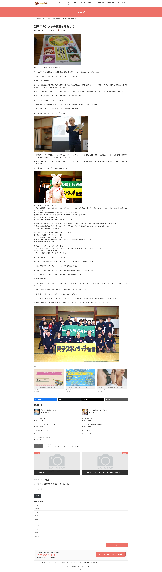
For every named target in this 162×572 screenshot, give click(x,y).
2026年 (37, 505)
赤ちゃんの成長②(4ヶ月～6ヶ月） (50, 410)
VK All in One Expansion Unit (91, 569)
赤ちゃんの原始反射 (87, 431)
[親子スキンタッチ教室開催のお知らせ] (49, 377)
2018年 (37, 532)
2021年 (37, 522)
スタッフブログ (47, 445)
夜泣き (55, 447)
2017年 (37, 536)
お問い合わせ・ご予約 (85, 562)
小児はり (54, 445)
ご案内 (49, 562)
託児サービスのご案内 (40, 418)
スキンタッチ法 (48, 447)
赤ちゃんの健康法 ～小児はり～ (43, 437)
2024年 (37, 512)
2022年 (37, 519)
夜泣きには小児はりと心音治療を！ (98, 410)
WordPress (72, 569)
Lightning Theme (80, 569)
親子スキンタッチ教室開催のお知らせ (45, 387)
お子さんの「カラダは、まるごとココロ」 (77, 387)
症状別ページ (65, 562)
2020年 (37, 526)
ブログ (43, 562)
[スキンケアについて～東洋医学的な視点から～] (112, 377)
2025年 (37, 509)
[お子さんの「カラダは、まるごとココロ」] (80, 377)
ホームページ (96, 302)
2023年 (37, 515)
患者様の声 (74, 562)
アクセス (95, 562)
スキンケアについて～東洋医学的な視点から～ (110, 387)
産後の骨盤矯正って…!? (88, 418)
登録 (37, 496)
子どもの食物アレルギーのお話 (42, 431)
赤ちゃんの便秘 (75, 447)
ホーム (37, 562)
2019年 (37, 529)
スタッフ (57, 562)
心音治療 (70, 302)
